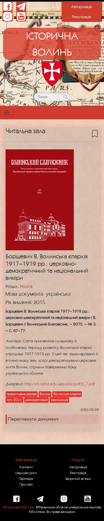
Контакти (26, 467)
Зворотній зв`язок (78, 479)
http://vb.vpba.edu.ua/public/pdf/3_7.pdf (59, 383)
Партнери (26, 479)
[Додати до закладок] (95, 133)
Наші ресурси (26, 473)
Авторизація (81, 6)
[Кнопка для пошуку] (65, 97)
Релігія (26, 286)
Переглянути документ (33, 419)
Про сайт (26, 484)
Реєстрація (81, 16)
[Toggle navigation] (6, 112)
